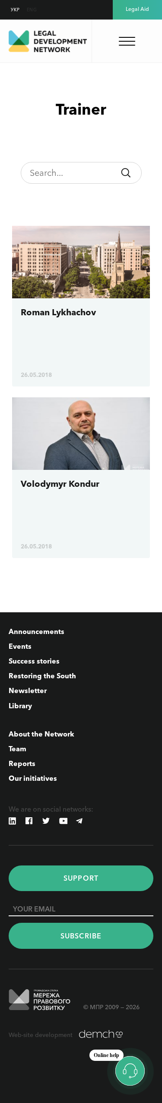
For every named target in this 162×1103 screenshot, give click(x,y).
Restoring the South (42, 675)
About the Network (41, 734)
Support (81, 878)
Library (20, 705)
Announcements (36, 631)
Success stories (34, 661)
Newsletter (28, 690)
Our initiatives (33, 778)
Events (20, 646)
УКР (15, 10)
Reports (22, 763)
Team (17, 748)
